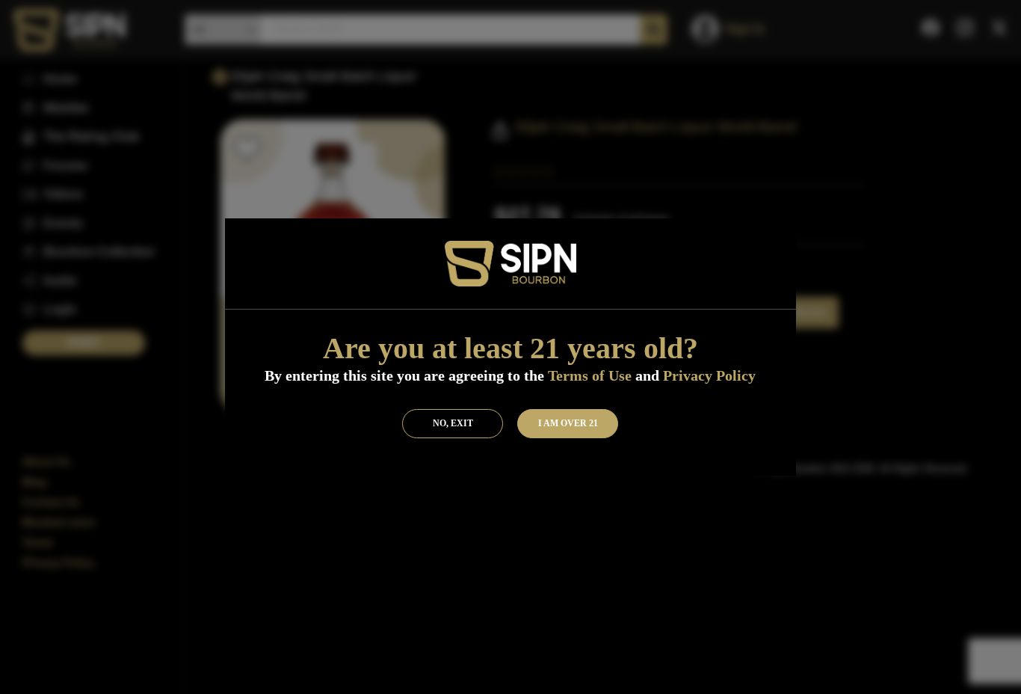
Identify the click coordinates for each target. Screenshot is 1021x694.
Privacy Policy (709, 375)
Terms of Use (590, 375)
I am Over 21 (568, 423)
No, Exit (453, 423)
